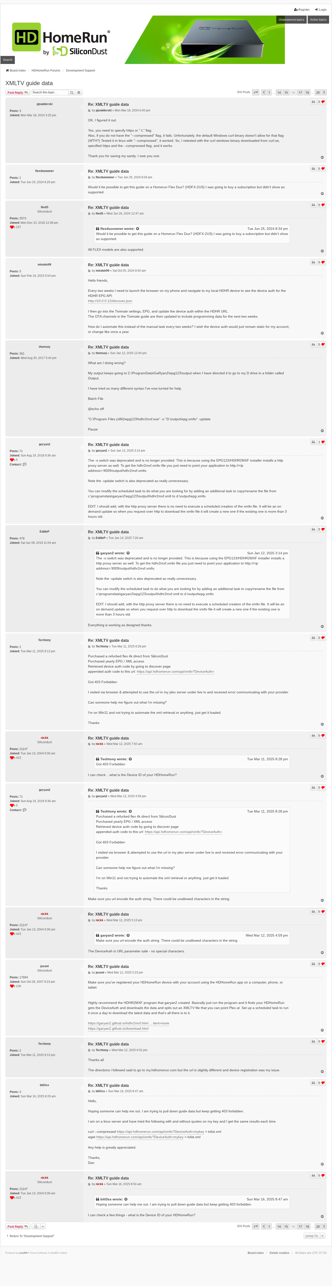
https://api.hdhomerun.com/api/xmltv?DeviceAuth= (175, 671)
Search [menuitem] (7, 60)
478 (22, 538)
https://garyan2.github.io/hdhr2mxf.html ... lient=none (128, 1023)
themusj (44, 346)
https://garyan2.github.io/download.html (118, 1028)
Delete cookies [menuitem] (279, 1253)
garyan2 (44, 444)
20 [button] (318, 92)
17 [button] (300, 92)
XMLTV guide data (29, 83)
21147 (23, 749)
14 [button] (279, 92)
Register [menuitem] (304, 9)
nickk (44, 738)
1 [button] (269, 92)
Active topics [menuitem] (318, 19)
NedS (44, 207)
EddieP (44, 531)
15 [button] (286, 92)
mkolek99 (44, 264)
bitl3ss (44, 1085)
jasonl (44, 966)
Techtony (44, 640)
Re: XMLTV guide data (108, 104)
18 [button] (307, 92)
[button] (255, 92)
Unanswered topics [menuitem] (291, 19)
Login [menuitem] (323, 9)
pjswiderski (44, 104)
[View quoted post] (138, 228)
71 (21, 451)
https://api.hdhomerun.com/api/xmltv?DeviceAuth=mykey (160, 1132)
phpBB (23, 1252)
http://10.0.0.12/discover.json (110, 301)
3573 (22, 218)
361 (22, 353)
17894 (23, 977)
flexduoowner (44, 171)
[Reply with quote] (313, 102)
